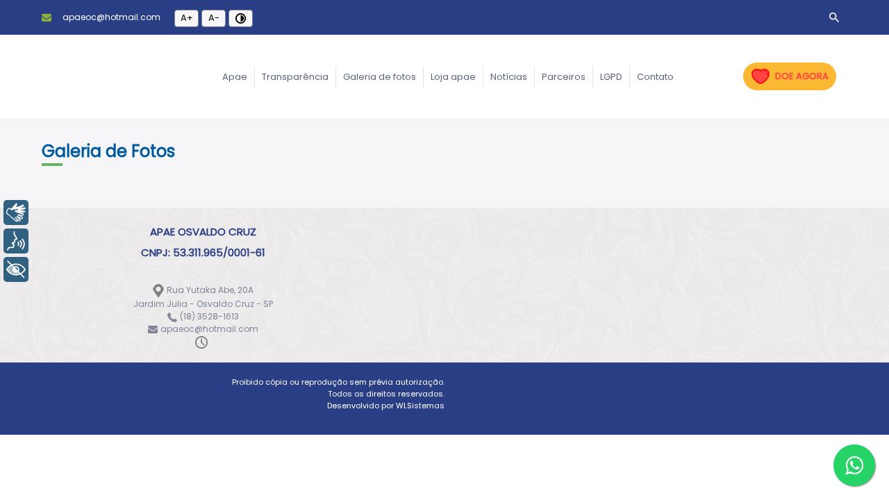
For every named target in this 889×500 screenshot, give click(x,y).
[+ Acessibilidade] (15, 269)
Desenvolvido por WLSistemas (385, 405)
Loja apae (453, 76)
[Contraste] (241, 18)
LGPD (611, 76)
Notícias (508, 76)
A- (213, 17)
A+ (187, 17)
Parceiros (563, 76)
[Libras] (15, 212)
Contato (655, 76)
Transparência (295, 76)
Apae (234, 76)
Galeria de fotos (379, 76)
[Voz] (15, 240)
